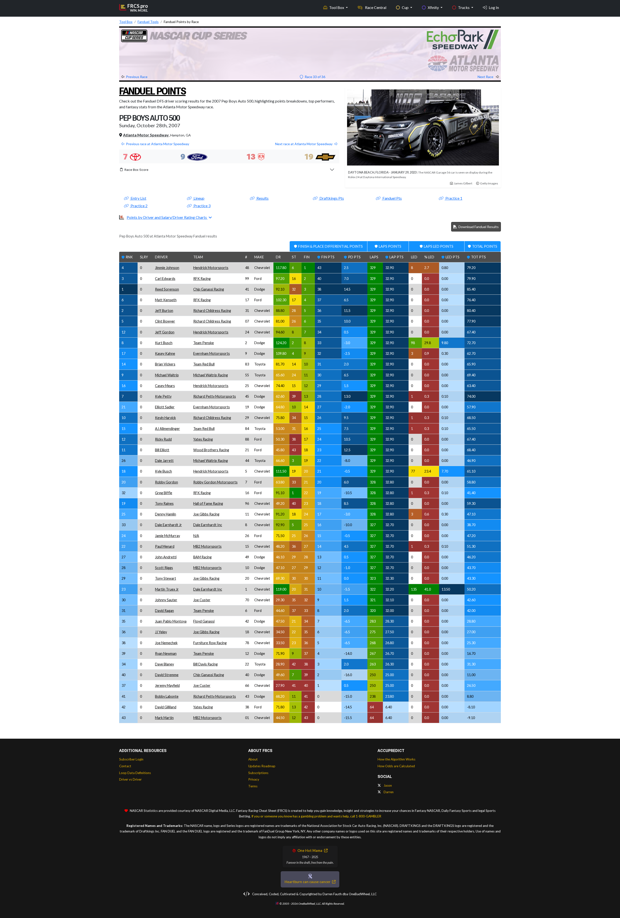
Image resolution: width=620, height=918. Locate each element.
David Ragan (164, 611)
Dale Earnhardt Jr (168, 525)
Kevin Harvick (165, 418)
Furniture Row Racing (210, 643)
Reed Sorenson (167, 289)
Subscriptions (258, 773)
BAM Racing (202, 557)
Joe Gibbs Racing (206, 514)
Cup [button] (405, 7)
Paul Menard (164, 546)
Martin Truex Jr (167, 589)
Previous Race (136, 77)
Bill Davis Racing (205, 664)
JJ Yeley (161, 632)
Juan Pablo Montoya (170, 621)
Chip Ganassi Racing (208, 289)
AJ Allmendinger (167, 429)
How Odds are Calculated (396, 766)
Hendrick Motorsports (210, 268)
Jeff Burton (164, 311)
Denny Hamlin (165, 514)
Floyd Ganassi (204, 621)
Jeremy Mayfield (167, 685)
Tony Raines (164, 503)
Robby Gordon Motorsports (215, 482)
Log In (494, 7)
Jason (387, 785)
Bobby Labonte (166, 696)
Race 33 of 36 (314, 77)
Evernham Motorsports (211, 353)
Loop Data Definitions (135, 773)
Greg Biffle (163, 493)
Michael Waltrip (167, 375)
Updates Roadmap (261, 766)
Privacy (253, 779)
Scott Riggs (164, 568)
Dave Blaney (164, 664)
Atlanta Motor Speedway (146, 135)
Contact (125, 766)
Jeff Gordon (164, 332)
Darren (388, 792)
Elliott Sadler (165, 407)
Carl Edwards (165, 279)
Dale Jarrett (164, 461)
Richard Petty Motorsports (214, 396)
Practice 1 (453, 198)
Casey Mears (165, 386)
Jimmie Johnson (167, 268)
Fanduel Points (152, 91)
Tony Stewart (165, 578)
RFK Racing (202, 279)
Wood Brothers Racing (211, 450)
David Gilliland (165, 707)
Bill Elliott (162, 450)
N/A (196, 536)
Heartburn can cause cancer (308, 882)
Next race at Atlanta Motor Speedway (304, 144)
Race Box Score (136, 170)
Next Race (486, 77)
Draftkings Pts (331, 198)
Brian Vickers (165, 364)
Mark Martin (164, 718)
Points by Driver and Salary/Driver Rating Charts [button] (167, 217)
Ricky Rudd (163, 439)
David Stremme (166, 675)
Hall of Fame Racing (208, 503)
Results (262, 198)
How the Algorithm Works (396, 759)
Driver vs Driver (130, 779)
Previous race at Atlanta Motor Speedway (157, 144)
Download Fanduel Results (478, 227)
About (253, 759)
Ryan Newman (166, 653)
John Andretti (166, 557)
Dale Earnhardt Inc (207, 525)
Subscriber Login (131, 759)
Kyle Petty (163, 396)
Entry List (138, 198)
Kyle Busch (163, 471)
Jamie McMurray (167, 536)
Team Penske (203, 343)
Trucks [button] (464, 7)
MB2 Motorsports (207, 546)
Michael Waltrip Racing (210, 375)
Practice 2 (138, 205)
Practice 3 (201, 205)
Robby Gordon (166, 482)
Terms (252, 786)
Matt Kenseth (166, 300)
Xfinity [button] (434, 7)
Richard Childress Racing (212, 311)
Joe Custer (201, 600)
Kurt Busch (163, 343)
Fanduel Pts (392, 198)
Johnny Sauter (166, 600)
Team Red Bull (204, 364)
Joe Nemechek (166, 643)
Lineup (198, 198)
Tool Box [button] (337, 7)
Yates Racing (203, 439)
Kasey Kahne (165, 353)
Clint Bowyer (165, 321)
